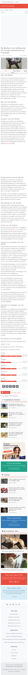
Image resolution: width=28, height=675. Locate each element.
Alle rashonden (14, 614)
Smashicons (17, 671)
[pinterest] (19, 604)
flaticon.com (16, 669)
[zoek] (26, 12)
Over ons (14, 658)
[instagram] (16, 604)
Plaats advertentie (8, 2)
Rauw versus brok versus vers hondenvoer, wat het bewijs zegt (17, 489)
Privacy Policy (14, 653)
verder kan (8, 143)
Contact (14, 650)
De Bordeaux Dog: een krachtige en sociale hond (17, 404)
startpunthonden (2, 6)
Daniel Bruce (11, 671)
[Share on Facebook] (7, 386)
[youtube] (13, 604)
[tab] (5, 392)
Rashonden (6, 10)
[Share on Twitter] (3, 386)
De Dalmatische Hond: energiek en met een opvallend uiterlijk (16, 424)
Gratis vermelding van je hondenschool (14, 642)
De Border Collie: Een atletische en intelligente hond (17, 414)
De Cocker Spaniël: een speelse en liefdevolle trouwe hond (16, 434)
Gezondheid (16, 71)
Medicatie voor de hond (14, 623)
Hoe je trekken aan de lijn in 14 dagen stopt (17, 479)
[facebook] (7, 604)
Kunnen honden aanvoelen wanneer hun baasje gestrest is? (17, 509)
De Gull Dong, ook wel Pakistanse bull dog (12, 570)
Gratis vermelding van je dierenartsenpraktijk (14, 639)
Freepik (23, 669)
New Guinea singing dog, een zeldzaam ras (13, 551)
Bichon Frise (14, 229)
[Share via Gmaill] (17, 386)
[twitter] (10, 604)
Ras (6, 71)
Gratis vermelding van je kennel (14, 633)
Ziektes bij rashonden (14, 617)
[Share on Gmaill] (10, 386)
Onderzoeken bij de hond (14, 626)
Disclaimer (14, 655)
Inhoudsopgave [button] (23, 55)
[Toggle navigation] (25, 6)
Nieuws (7, 475)
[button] (26, 72)
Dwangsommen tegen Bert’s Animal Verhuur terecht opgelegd (16, 499)
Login (17, 2)
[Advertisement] (14, 30)
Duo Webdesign (18, 666)
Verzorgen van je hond (14, 620)
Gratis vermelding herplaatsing (14, 636)
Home (2, 10)
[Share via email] (13, 386)
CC (20, 669)
